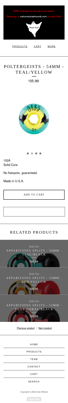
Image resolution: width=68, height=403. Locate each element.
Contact (34, 366)
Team (34, 359)
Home (34, 344)
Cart (37, 46)
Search (34, 381)
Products (20, 46)
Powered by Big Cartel (34, 399)
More (52, 46)
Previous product (26, 328)
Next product (45, 328)
